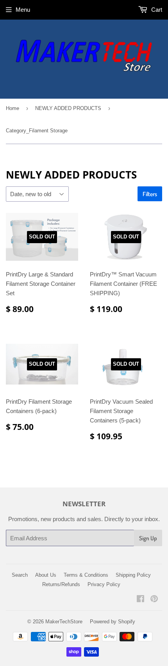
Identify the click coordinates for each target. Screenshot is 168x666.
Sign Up (148, 538)
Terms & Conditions (86, 575)
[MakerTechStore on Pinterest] (154, 599)
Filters (150, 194)
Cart (156, 9)
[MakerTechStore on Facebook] (140, 599)
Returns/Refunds (61, 584)
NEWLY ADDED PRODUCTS (68, 108)
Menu (23, 9)
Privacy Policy (104, 584)
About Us (45, 575)
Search (20, 575)
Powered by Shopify (112, 621)
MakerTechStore (63, 621)
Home (12, 108)
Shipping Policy (133, 575)
